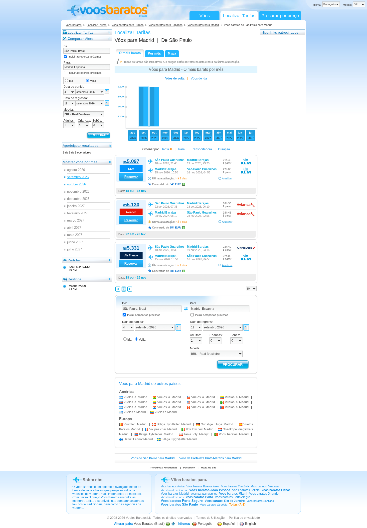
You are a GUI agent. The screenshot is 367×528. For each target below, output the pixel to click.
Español (228, 524)
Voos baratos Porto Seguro (182, 501)
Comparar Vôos (80, 39)
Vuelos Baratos (136, 518)
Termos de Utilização (210, 518)
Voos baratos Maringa (204, 493)
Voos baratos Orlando (264, 493)
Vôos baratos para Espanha (166, 24)
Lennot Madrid (138, 439)
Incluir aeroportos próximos (85, 56)
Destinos (74, 279)
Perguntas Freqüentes (164, 467)
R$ (131, 162)
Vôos (204, 15)
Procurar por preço (280, 15)
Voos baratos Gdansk (174, 490)
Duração (224, 149)
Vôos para (134, 40)
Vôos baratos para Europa (128, 24)
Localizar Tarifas (239, 15)
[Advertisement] (280, 110)
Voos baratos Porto (199, 497)
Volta (93, 80)
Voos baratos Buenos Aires (202, 486)
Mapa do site (208, 467)
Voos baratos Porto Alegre (232, 497)
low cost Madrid (200, 429)
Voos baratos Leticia (246, 490)
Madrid (135, 424)
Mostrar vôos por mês (80, 162)
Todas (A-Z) (237, 504)
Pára (181, 149)
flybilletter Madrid (174, 424)
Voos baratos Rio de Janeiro (225, 501)
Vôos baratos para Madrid (203, 24)
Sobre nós (92, 480)
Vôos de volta (174, 78)
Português (204, 524)
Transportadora (201, 149)
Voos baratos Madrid (175, 493)
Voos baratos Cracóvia (235, 486)
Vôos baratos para (188, 480)
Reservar (131, 177)
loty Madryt (196, 434)
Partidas (74, 260)
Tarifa (165, 149)
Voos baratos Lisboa (276, 490)
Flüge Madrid (217, 424)
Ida (71, 80)
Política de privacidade (244, 518)
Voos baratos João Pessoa (209, 490)
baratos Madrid (234, 434)
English (250, 524)
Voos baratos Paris (172, 497)
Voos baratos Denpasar (265, 486)
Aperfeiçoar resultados (80, 146)
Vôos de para (153, 458)
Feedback (189, 467)
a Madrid (135, 397)
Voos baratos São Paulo (179, 504)
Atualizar (227, 178)
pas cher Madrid (163, 429)
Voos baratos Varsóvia (213, 504)
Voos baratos (74, 24)
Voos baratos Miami (233, 493)
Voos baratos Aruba (172, 486)
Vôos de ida (199, 78)
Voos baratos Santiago (260, 500)
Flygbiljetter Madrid (179, 439)
